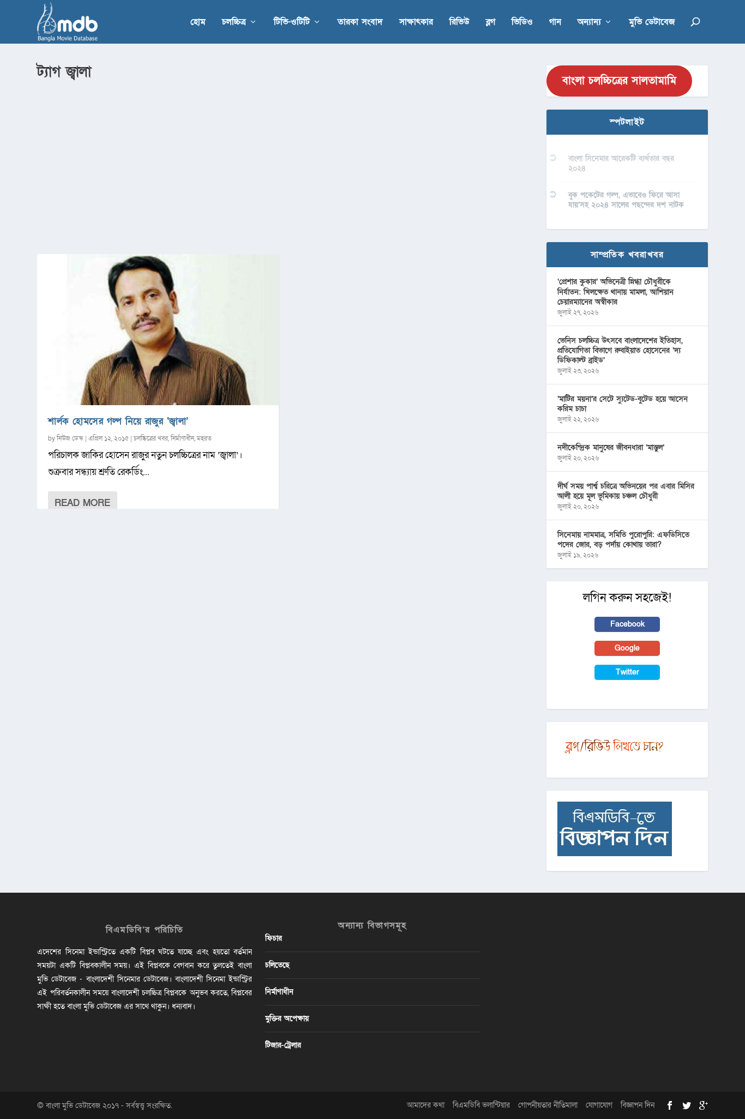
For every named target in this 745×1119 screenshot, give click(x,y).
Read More (82, 503)
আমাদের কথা (425, 1105)
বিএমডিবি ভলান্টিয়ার (481, 1105)
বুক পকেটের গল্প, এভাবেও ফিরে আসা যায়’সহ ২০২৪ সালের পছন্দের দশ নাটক (626, 200)
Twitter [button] (627, 672)
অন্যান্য (589, 22)
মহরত (204, 438)
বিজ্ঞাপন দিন (637, 1105)
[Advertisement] (285, 164)
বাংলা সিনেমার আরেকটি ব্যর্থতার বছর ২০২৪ (621, 163)
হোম (198, 22)
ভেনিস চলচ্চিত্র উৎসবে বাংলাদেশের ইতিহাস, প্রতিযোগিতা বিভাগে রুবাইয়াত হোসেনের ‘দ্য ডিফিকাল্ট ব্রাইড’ (620, 350)
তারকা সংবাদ (360, 22)
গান (555, 22)
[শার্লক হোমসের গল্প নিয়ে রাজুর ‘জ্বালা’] (158, 329)
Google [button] (627, 648)
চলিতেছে (277, 965)
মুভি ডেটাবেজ (652, 22)
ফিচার (273, 938)
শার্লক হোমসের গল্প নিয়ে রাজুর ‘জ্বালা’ (118, 421)
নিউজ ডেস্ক (70, 438)
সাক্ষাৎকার (416, 22)
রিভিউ (459, 22)
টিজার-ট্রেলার (283, 1045)
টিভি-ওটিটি (292, 22)
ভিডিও (522, 22)
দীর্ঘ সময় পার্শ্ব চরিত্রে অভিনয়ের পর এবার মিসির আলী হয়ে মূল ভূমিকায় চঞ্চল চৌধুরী (625, 491)
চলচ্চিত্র (234, 22)
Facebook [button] (627, 624)
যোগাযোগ (599, 1105)
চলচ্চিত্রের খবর (151, 438)
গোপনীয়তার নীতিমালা (548, 1105)
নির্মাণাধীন (182, 438)
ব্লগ (490, 22)
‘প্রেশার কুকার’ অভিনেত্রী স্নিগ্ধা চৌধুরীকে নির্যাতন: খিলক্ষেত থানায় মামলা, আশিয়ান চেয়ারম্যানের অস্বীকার (615, 291)
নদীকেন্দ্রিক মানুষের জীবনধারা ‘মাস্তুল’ (610, 447)
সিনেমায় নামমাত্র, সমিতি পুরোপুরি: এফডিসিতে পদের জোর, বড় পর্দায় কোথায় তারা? (623, 540)
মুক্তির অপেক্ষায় (287, 1018)
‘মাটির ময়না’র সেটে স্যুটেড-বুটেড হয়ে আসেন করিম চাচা (622, 404)
